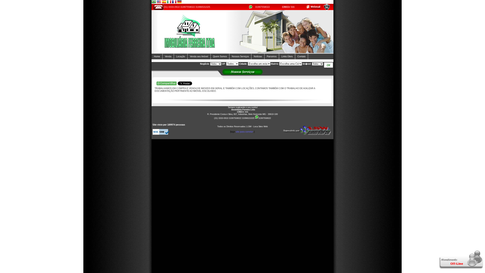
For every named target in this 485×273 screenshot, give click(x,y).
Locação (180, 56)
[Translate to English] (159, 2)
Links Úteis (287, 56)
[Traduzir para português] (154, 2)
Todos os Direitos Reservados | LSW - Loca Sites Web (242, 126)
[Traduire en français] (174, 2)
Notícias (258, 56)
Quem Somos (220, 56)
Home (157, 56)
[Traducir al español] (164, 2)
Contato (301, 56)
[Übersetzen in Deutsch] (179, 2)
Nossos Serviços (240, 56)
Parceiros (272, 56)
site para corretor (244, 131)
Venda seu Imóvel (199, 56)
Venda (168, 56)
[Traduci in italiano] (169, 2)
